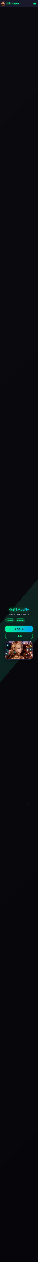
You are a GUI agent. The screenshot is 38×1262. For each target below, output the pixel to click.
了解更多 (19, 636)
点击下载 (20, 629)
